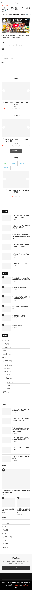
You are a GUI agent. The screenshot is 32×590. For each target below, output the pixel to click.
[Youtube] (16, 576)
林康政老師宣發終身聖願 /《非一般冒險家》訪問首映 (21, 297)
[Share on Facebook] (2, 73)
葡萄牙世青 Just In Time (8, 58)
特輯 (4, 350)
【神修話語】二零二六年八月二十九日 (20, 264)
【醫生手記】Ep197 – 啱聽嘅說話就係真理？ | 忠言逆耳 (21, 226)
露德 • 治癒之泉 (18, 325)
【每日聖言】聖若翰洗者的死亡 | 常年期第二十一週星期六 (21, 245)
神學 (6, 374)
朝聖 (3, 45)
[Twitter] (12, 576)
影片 (3, 5)
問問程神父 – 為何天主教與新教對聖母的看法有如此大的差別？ (21, 278)
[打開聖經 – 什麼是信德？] (6, 290)
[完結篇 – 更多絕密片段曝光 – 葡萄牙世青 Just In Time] (16, 91)
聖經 (6, 368)
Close (16, 587)
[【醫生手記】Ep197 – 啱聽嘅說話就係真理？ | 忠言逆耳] (6, 228)
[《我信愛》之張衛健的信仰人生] (6, 309)
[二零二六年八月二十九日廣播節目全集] (6, 256)
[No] (30, 585)
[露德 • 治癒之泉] (6, 328)
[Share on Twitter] (4, 73)
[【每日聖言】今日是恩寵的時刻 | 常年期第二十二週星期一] (6, 218)
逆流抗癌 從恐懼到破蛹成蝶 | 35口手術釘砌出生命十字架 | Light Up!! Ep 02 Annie (21, 236)
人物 (4, 344)
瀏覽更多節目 (16, 150)
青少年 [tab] (22, 163)
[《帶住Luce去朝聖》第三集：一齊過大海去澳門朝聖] (16, 179)
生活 (4, 340)
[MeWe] (19, 576)
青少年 (14, 45)
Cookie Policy (17, 585)
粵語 (3, 51)
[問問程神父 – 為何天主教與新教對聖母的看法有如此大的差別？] (6, 280)
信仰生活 (5, 354)
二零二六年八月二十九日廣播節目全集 (20, 254)
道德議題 (20, 45)
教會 (4, 357)
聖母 (9, 382)
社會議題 (8, 45)
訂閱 (16, 567)
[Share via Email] (7, 73)
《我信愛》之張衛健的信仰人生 (20, 307)
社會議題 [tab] (13, 163)
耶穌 (9, 388)
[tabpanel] (16, 184)
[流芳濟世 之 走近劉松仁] (6, 318)
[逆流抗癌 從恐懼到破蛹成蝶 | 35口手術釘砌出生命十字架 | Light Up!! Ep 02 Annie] (16, 128)
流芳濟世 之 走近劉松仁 (20, 316)
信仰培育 (5, 361)
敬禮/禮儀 (8, 365)
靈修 (6, 371)
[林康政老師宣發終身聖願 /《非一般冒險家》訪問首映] (6, 299)
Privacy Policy (25, 585)
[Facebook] (10, 576)
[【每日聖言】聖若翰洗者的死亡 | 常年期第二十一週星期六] (6, 247)
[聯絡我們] (21, 576)
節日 (4, 392)
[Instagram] (14, 576)
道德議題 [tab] (6, 167)
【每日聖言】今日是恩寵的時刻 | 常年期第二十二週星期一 (21, 216)
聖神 (9, 385)
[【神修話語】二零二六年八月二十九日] (6, 266)
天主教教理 (9, 378)
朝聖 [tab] (5, 163)
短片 (7, 5)
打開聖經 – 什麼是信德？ (20, 287)
